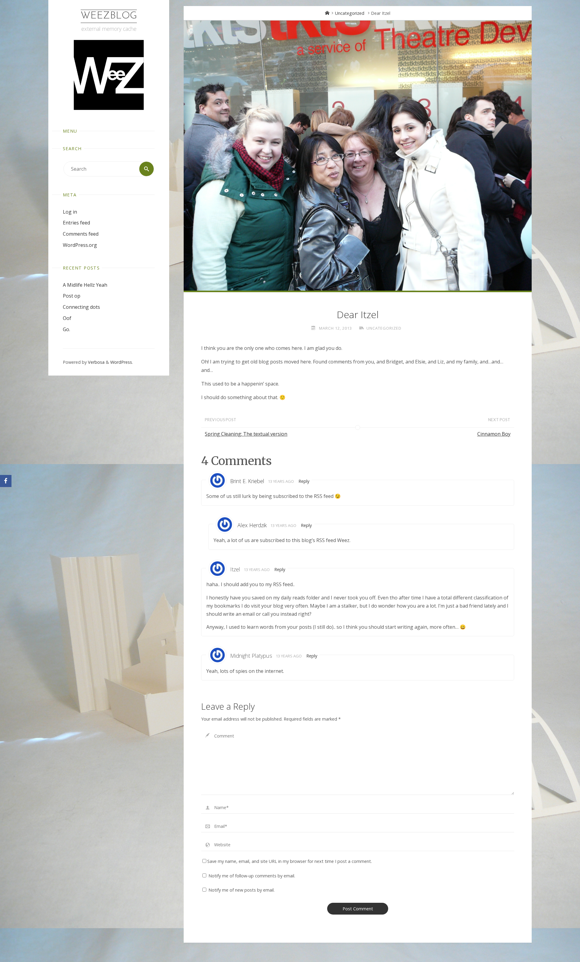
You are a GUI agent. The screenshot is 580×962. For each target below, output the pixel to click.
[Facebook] (5, 481)
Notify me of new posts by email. (241, 890)
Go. (66, 329)
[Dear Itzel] (358, 156)
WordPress (121, 362)
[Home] (327, 13)
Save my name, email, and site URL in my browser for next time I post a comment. (289, 861)
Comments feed (80, 234)
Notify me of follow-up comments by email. (251, 876)
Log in (70, 211)
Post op (71, 295)
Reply (303, 481)
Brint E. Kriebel (247, 481)
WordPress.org (80, 245)
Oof (67, 318)
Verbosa (96, 362)
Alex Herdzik (252, 525)
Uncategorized (349, 13)
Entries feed (76, 222)
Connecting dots (81, 307)
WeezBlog (109, 16)
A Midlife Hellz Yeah (85, 285)
